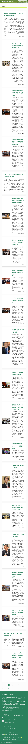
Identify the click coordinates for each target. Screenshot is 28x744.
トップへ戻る (5, 688)
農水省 (6, 734)
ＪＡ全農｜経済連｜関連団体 (13, 734)
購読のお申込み (22, 1)
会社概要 (4, 726)
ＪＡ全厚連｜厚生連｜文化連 (6, 737)
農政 (3, 734)
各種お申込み (5, 728)
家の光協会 (14, 737)
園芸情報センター (11, 726)
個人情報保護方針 (13, 728)
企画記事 (19, 726)
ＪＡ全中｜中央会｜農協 (6, 739)
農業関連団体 (14, 739)
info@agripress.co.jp (9, 722)
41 (15, 685)
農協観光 (19, 737)
